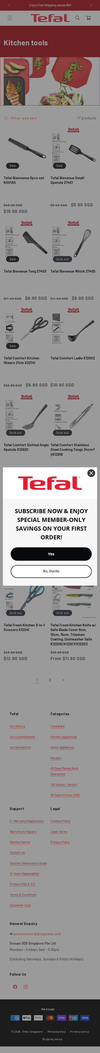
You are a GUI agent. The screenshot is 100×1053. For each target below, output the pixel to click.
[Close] (91, 473)
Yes (51, 554)
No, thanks (51, 571)
